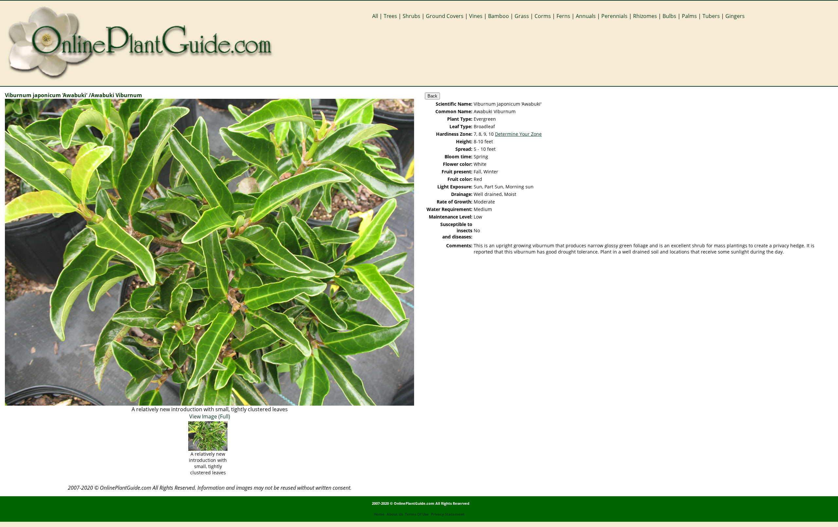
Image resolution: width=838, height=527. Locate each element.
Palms (689, 16)
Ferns (563, 16)
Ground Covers (445, 16)
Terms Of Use (417, 514)
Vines (476, 16)
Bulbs (669, 16)
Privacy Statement (448, 514)
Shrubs (411, 16)
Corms (543, 16)
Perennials (614, 16)
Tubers (711, 16)
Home (379, 514)
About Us (395, 514)
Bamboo (498, 16)
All (375, 16)
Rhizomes (645, 16)
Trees (390, 16)
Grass (522, 16)
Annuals (586, 16)
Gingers (735, 16)
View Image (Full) (209, 416)
